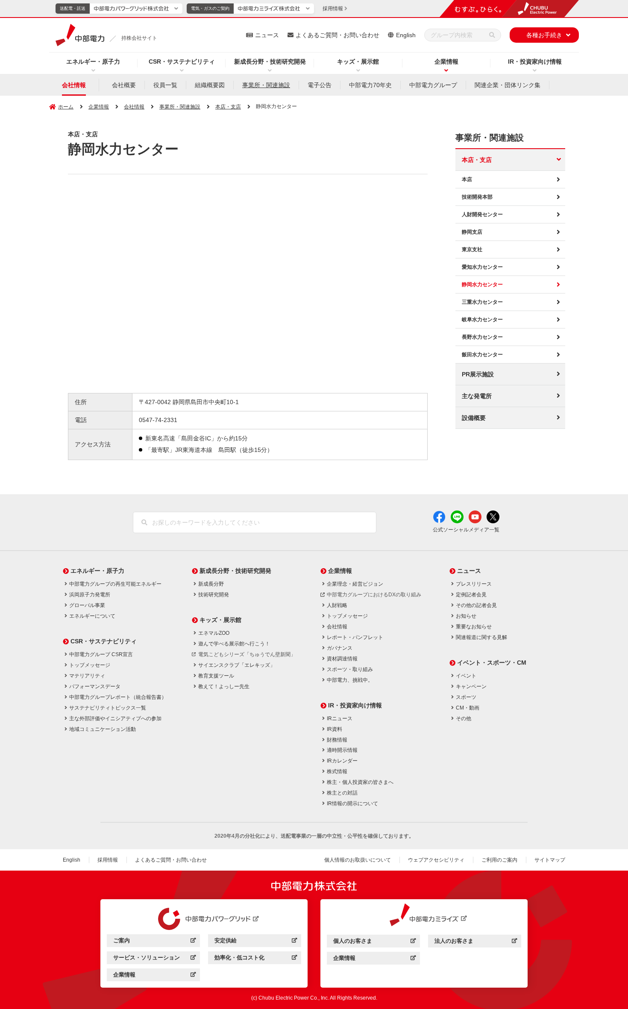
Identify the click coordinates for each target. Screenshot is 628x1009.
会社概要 (124, 85)
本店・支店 (477, 159)
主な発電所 (477, 396)
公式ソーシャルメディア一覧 (466, 530)
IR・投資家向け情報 (535, 61)
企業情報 (446, 61)
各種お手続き (544, 35)
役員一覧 (165, 85)
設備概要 (474, 417)
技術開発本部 (477, 197)
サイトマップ (549, 860)
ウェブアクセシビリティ (436, 860)
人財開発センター (482, 214)
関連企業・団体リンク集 (507, 85)
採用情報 (107, 860)
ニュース (267, 35)
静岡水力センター (482, 284)
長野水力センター (482, 337)
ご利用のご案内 (499, 860)
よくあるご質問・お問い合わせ (337, 35)
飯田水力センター (482, 355)
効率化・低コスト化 (255, 958)
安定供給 (255, 941)
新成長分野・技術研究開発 (270, 61)
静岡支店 (472, 232)
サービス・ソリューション (154, 958)
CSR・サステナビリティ (182, 61)
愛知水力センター (482, 267)
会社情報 (74, 85)
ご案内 (154, 941)
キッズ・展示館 (358, 61)
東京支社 (472, 249)
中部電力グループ (433, 85)
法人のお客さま (475, 942)
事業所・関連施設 (266, 85)
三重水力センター (482, 302)
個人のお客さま (374, 942)
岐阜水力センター (482, 320)
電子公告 (320, 85)
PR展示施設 (478, 374)
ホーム (65, 107)
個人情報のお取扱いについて (357, 860)
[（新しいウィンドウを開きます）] (204, 919)
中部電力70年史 (370, 85)
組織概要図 (210, 85)
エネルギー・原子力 (93, 61)
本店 (467, 179)
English (406, 35)
